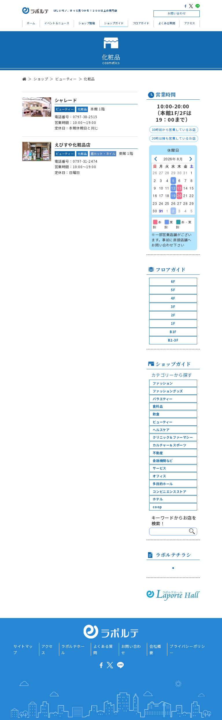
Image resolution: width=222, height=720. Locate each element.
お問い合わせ (177, 13)
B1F (173, 331)
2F (173, 315)
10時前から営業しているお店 (174, 129)
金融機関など (163, 460)
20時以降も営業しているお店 (174, 138)
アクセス (189, 23)
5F (173, 289)
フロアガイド (141, 23)
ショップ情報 (86, 23)
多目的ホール (163, 483)
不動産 (158, 452)
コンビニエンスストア (169, 491)
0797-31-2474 (85, 161)
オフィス (159, 476)
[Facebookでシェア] (185, 6)
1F (173, 323)
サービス (159, 468)
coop (157, 506)
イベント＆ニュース (56, 23)
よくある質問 (166, 23)
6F (173, 281)
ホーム (31, 23)
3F (173, 306)
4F (173, 298)
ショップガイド (113, 23)
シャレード (66, 100)
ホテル (158, 499)
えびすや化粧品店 (73, 145)
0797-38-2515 (85, 116)
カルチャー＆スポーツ (169, 445)
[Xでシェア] (190, 6)
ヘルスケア (161, 429)
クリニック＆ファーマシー (173, 437)
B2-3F (173, 340)
